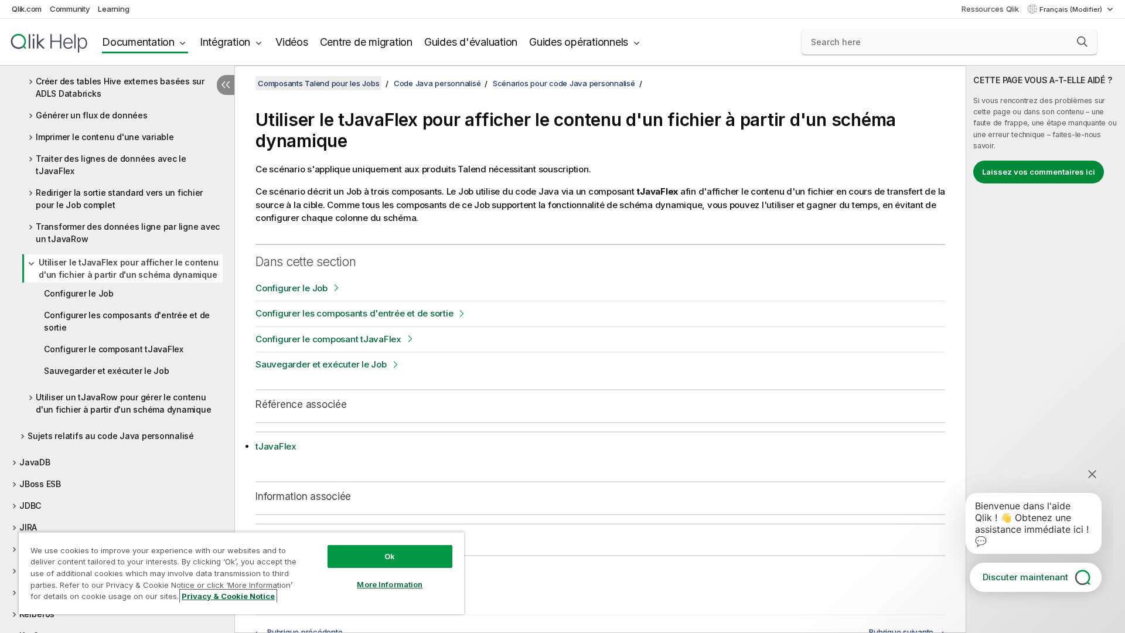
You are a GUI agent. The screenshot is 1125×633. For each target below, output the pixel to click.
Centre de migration (366, 42)
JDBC (30, 506)
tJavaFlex (275, 446)
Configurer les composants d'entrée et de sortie (127, 321)
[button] (1082, 41)
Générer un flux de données (92, 115)
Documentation (138, 42)
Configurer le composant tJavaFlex (113, 349)
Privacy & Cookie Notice (228, 596)
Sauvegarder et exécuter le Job (106, 371)
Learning (113, 8)
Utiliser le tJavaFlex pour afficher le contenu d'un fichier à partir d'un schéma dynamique (129, 268)
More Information (389, 584)
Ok (389, 556)
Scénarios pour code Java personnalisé (564, 83)
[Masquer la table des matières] (225, 85)
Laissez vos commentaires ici (1038, 171)
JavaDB (34, 462)
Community (70, 8)
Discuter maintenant (1025, 577)
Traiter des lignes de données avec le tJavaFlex (111, 165)
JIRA (28, 527)
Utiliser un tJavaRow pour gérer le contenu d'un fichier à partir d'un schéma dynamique (123, 403)
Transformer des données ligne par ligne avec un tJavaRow (128, 233)
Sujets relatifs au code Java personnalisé (111, 436)
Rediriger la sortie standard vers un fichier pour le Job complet (119, 199)
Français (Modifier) (1071, 9)
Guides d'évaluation (470, 42)
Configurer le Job (79, 293)
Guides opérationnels (578, 42)
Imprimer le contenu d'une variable (105, 137)
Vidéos (291, 42)
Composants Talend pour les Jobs (318, 83)
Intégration (225, 42)
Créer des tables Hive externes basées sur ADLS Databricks (120, 87)
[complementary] (1045, 349)
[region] (241, 573)
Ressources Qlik (990, 8)
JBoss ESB (40, 484)
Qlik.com (27, 8)
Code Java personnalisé (437, 83)
